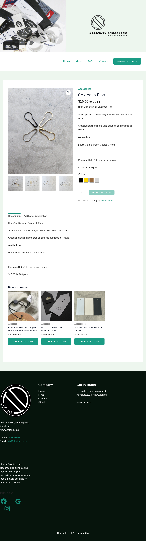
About (78, 61)
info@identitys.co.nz (17, 441)
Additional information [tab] (35, 216)
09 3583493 (14, 437)
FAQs (91, 61)
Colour (82, 174)
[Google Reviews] (18, 501)
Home (66, 61)
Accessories (84, 88)
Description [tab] (14, 216)
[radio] (81, 180)
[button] (127, 61)
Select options (102, 192)
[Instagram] (7, 508)
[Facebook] (3, 501)
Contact (103, 61)
